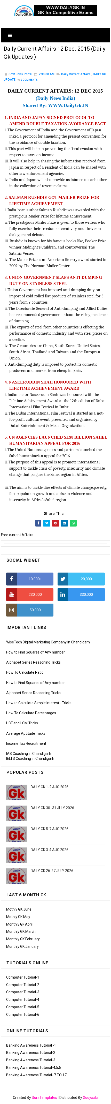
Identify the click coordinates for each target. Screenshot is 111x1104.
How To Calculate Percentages (31, 713)
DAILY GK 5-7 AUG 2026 (49, 829)
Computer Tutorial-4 (22, 999)
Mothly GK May (18, 917)
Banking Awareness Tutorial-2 (30, 1052)
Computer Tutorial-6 (22, 1014)
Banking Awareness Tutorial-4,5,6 (33, 1067)
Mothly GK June (18, 909)
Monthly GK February (23, 939)
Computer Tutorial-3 (22, 992)
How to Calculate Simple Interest (32, 703)
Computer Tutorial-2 (22, 985)
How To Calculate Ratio (25, 672)
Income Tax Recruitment (26, 743)
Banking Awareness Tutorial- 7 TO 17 (36, 1075)
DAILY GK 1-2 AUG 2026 (49, 787)
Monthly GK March (21, 931)
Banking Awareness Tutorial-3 (30, 1060)
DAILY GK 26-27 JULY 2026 (52, 871)
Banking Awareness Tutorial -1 (31, 1045)
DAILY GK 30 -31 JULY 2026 (52, 808)
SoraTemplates (44, 1097)
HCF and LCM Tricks (22, 723)
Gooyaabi (90, 1097)
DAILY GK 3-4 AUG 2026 (49, 850)
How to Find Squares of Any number (35, 652)
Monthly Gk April (19, 924)
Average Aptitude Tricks (25, 733)
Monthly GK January (22, 946)
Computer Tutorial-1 (22, 977)
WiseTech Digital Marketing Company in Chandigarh (48, 642)
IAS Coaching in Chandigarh (28, 754)
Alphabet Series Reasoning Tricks (33, 662)
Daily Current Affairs (76, 74)
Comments (29, 79)
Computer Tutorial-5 (22, 1007)
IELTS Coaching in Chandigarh (30, 758)
